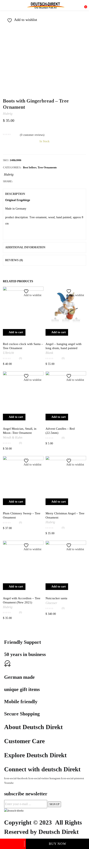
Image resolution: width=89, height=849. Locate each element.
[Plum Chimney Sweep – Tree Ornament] (23, 476)
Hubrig (7, 113)
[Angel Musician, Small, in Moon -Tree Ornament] (23, 391)
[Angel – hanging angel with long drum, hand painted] (66, 307)
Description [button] (15, 193)
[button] (84, 5)
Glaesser (51, 603)
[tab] (44, 194)
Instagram (55, 778)
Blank (49, 353)
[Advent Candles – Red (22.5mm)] (66, 391)
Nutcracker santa (56, 598)
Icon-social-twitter (38, 778)
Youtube (9, 782)
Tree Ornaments (47, 167)
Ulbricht (8, 353)
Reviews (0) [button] (14, 260)
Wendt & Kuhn (12, 437)
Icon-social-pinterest (72, 778)
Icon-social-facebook (16, 778)
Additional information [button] (25, 247)
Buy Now (57, 843)
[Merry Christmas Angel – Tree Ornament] (66, 476)
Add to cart (13, 844)
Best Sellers (29, 167)
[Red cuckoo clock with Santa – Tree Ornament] (23, 307)
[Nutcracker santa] (66, 561)
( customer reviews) (32, 134)
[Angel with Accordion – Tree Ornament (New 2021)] (23, 561)
